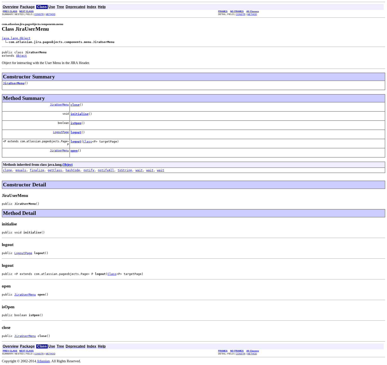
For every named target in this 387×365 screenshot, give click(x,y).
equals (20, 170)
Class (87, 141)
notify (89, 170)
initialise (79, 114)
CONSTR (39, 14)
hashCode (73, 170)
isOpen (76, 123)
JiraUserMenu (13, 83)
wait (139, 170)
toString (125, 170)
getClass (55, 170)
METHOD (50, 14)
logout (76, 132)
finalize (37, 170)
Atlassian (43, 361)
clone (7, 170)
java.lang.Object (16, 38)
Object (21, 55)
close (75, 104)
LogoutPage (61, 132)
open (74, 150)
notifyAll (106, 170)
